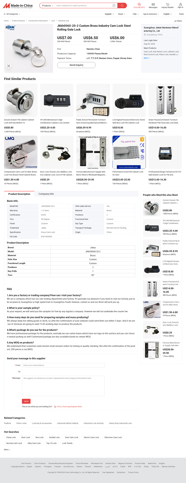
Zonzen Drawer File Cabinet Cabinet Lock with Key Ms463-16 (171, 201)
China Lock (11, 437)
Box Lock (39, 437)
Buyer (120, 14)
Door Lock (25, 437)
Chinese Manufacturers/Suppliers (60, 463)
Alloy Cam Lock (34, 443)
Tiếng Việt (155, 466)
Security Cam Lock (14, 443)
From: (17, 365)
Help (135, 14)
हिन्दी (129, 466)
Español (38, 466)
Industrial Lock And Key (94, 423)
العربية (107, 466)
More (146, 58)
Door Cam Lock (71, 437)
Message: (16, 378)
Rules (181, 14)
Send (26, 401)
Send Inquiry (76, 65)
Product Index (140, 463)
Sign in (180, 7)
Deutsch (88, 466)
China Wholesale (82, 463)
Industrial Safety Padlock (67, 423)
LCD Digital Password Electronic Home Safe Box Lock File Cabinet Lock (171, 262)
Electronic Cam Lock (113, 437)
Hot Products (26, 463)
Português (47, 466)
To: (19, 371)
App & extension (150, 14)
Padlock (7, 423)
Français (57, 466)
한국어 (115, 466)
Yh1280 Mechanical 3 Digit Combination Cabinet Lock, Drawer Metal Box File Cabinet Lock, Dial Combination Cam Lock (171, 222)
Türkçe (146, 466)
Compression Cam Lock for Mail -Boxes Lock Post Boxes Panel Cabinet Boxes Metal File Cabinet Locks (171, 303)
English (29, 466)
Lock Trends (67, 443)
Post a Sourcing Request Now (68, 406)
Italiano (79, 466)
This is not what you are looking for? (37, 406)
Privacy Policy (133, 472)
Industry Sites (110, 463)
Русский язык (69, 466)
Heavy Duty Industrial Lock (120, 423)
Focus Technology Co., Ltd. (75, 472)
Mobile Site (152, 463)
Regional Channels (125, 463)
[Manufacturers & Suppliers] (17, 5)
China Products (39, 463)
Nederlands (98, 466)
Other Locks (21, 423)
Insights (162, 463)
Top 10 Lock (51, 443)
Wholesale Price (97, 463)
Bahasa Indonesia (168, 466)
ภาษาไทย (137, 466)
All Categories (12, 14)
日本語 (122, 466)
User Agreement (108, 472)
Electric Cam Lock (91, 437)
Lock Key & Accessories (42, 423)
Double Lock (54, 437)
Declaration (121, 472)
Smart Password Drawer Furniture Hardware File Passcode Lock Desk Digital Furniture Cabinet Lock (171, 283)
